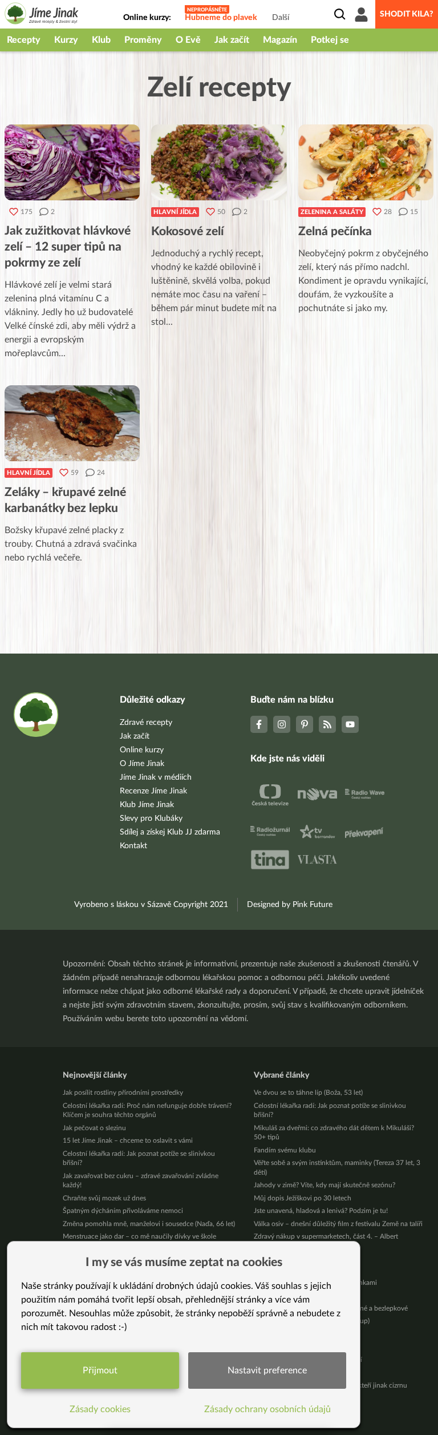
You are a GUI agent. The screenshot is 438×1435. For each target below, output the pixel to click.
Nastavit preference (267, 1370)
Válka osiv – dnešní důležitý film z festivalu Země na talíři (338, 1223)
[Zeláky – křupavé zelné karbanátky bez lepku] (72, 423)
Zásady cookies (100, 1409)
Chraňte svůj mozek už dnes (104, 1198)
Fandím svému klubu (285, 1150)
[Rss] (327, 724)
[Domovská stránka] (42, 15)
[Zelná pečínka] (365, 162)
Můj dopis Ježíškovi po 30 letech (302, 1198)
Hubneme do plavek (221, 18)
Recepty (23, 40)
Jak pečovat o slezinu (94, 1127)
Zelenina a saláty (332, 212)
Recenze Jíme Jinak (153, 791)
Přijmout (100, 1370)
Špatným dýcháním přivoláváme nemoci (123, 1210)
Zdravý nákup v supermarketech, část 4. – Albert (326, 1236)
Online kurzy (142, 750)
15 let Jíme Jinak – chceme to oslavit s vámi (128, 1140)
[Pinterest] (304, 724)
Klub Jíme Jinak (147, 805)
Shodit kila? (406, 14)
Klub (101, 40)
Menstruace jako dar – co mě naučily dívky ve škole (139, 1236)
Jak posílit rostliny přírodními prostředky (123, 1092)
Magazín (280, 40)
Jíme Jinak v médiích (156, 777)
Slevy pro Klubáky (151, 819)
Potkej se (330, 40)
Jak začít (231, 40)
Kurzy (66, 40)
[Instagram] (281, 724)
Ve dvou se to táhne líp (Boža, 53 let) (308, 1092)
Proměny (143, 40)
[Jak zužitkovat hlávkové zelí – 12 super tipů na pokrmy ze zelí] (72, 162)
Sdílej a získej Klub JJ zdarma (170, 832)
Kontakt (133, 846)
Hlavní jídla (175, 212)
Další (280, 18)
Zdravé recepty (146, 723)
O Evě (188, 40)
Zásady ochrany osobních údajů (267, 1409)
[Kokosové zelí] (218, 162)
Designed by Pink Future (289, 905)
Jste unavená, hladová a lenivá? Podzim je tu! (321, 1210)
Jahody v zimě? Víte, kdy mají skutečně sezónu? (324, 1185)
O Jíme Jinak (142, 764)
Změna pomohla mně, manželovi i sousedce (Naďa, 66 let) (149, 1223)
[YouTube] (350, 724)
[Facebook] (258, 724)
